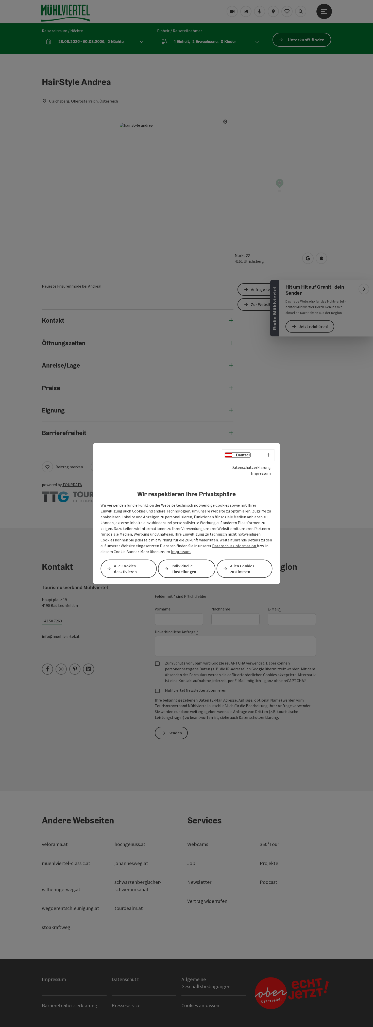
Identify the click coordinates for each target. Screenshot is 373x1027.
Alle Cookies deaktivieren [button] (125, 568)
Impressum (261, 472)
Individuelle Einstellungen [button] (184, 568)
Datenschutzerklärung (251, 467)
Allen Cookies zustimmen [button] (242, 568)
